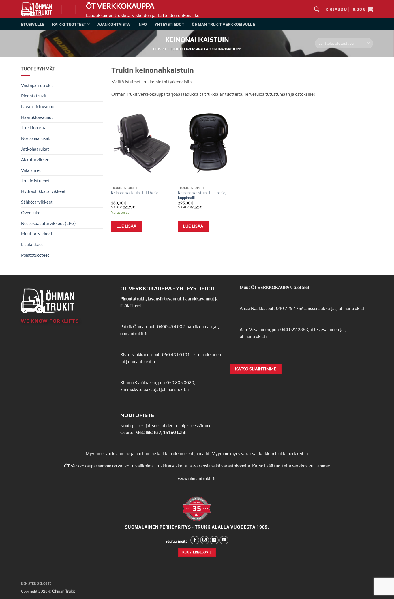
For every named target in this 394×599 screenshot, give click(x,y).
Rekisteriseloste (36, 583)
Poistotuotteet (35, 255)
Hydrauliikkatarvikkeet (43, 191)
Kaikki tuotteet (69, 24)
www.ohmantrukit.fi (196, 478)
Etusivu (159, 49)
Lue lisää (127, 226)
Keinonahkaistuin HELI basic (134, 192)
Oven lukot (31, 212)
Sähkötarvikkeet (37, 201)
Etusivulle (33, 24)
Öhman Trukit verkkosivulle (223, 24)
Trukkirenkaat (34, 127)
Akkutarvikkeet (36, 159)
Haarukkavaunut (37, 117)
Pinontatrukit (34, 95)
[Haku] (316, 9)
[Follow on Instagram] (204, 540)
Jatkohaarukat (35, 148)
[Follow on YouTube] (223, 540)
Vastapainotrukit (37, 85)
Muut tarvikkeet (36, 233)
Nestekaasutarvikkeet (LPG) (48, 223)
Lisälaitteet (32, 244)
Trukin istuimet (35, 180)
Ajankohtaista (113, 24)
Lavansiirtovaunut (38, 106)
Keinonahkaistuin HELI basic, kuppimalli (202, 195)
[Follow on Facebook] (194, 540)
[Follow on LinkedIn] (214, 540)
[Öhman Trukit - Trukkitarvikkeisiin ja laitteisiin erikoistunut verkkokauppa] (37, 9)
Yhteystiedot (169, 24)
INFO (142, 24)
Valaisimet (31, 170)
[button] (336, 9)
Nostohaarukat (35, 138)
